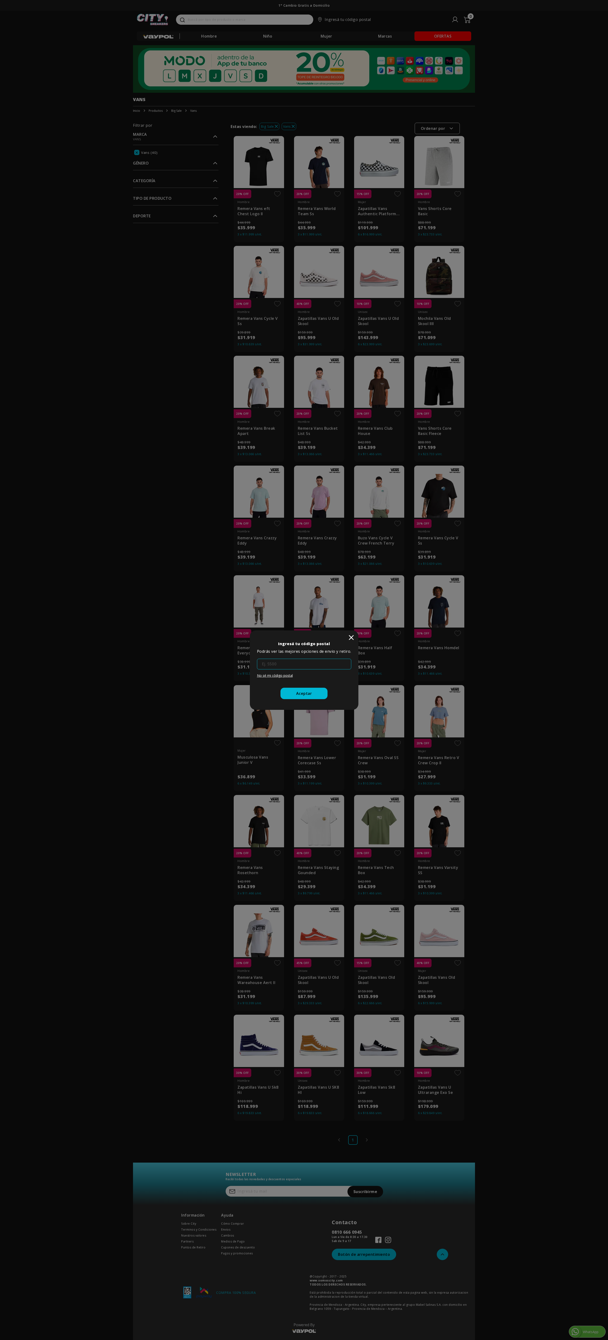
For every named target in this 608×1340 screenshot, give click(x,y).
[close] (351, 637)
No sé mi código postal (275, 675)
